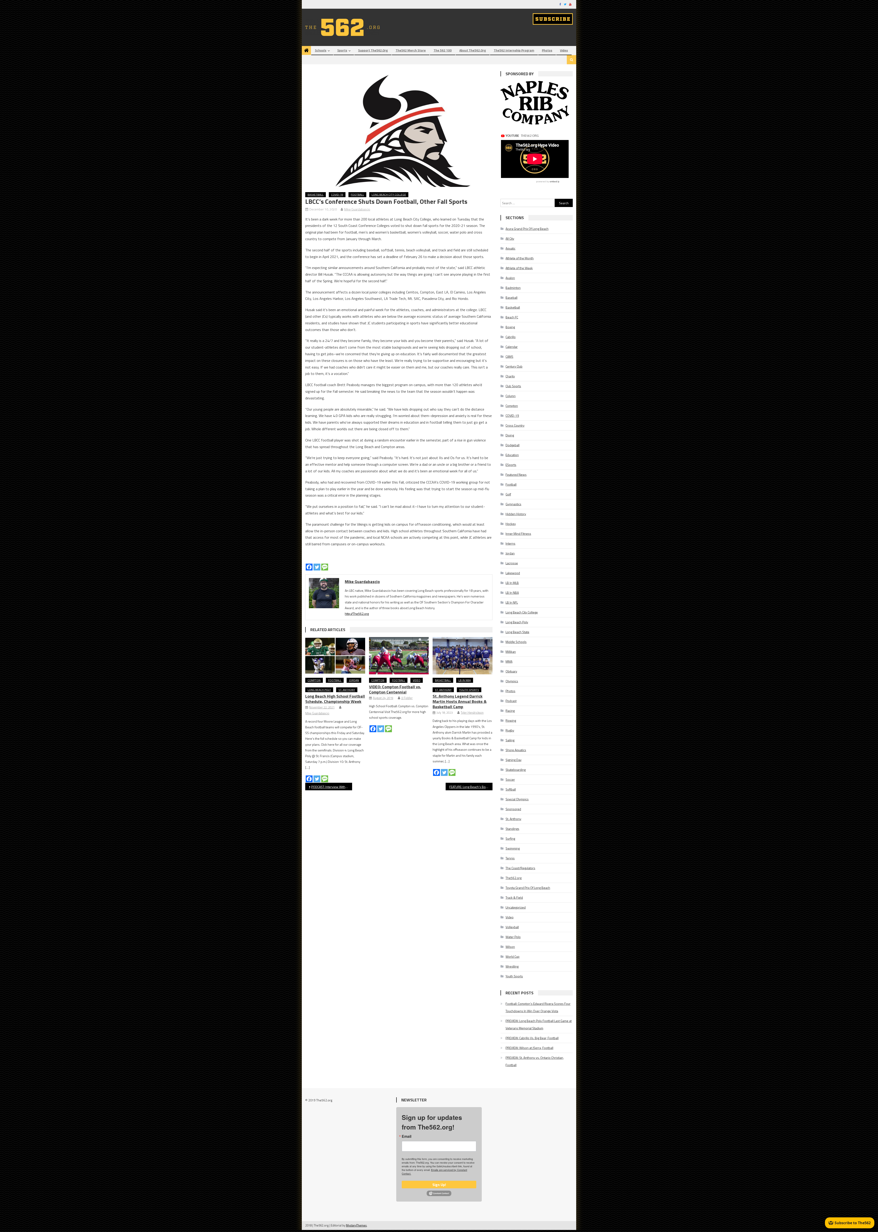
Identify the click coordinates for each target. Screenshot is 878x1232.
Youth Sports (469, 690)
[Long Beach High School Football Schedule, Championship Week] (335, 656)
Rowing (511, 720)
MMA (509, 661)
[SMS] (324, 567)
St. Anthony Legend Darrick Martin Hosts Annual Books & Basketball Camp (460, 701)
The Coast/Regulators (520, 868)
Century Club (514, 366)
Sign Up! (439, 1184)
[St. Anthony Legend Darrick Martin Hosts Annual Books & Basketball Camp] (463, 656)
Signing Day (514, 759)
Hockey (511, 523)
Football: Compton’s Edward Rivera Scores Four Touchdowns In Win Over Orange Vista (538, 1007)
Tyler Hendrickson (472, 712)
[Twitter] (316, 567)
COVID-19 (337, 194)
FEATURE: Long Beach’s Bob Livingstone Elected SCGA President (471, 786)
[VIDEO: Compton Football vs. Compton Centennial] (399, 656)
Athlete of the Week (519, 268)
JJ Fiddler (407, 698)
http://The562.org (357, 613)
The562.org (514, 877)
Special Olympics (517, 799)
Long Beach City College (389, 194)
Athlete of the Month (520, 258)
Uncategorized (516, 907)
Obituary (511, 671)
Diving (510, 435)
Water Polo (513, 936)
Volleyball (512, 927)
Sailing (510, 740)
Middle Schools (516, 641)
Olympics (512, 681)
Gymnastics (513, 504)
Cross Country (515, 425)
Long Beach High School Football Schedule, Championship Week (335, 699)
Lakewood (513, 572)
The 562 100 (443, 50)
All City (510, 238)
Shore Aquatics (516, 750)
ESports (511, 464)
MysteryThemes (356, 1225)
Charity (510, 376)
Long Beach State (517, 631)
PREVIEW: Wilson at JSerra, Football (529, 1047)
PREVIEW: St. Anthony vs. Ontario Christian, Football (535, 1061)
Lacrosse (512, 563)
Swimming (513, 848)
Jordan (354, 680)
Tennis (510, 858)
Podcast (511, 700)
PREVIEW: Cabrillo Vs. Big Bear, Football (532, 1038)
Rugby (510, 730)
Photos (547, 50)
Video (564, 50)
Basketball (316, 194)
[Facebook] (309, 567)
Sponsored (513, 809)
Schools (320, 50)
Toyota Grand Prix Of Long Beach (528, 887)
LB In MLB (512, 582)
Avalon (510, 277)
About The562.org (472, 50)
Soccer (510, 779)
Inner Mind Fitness (518, 533)
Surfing (510, 838)
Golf (508, 494)
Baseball (511, 297)
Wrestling (512, 966)
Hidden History (516, 513)
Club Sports (513, 386)
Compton (314, 680)
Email (406, 1136)
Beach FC (512, 317)
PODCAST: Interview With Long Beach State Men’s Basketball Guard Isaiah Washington (331, 786)
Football (357, 194)
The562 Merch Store (411, 50)
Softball (511, 789)
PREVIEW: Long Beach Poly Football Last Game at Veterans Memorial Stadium (539, 1024)
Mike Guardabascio (357, 209)
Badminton (513, 287)
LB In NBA (464, 680)
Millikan (511, 651)
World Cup (512, 956)
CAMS (509, 356)
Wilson (510, 946)
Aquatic (510, 248)
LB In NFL (512, 602)
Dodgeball (512, 445)
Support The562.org (373, 50)
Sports (342, 50)
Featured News (516, 474)
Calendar (512, 346)
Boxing (510, 327)
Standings (512, 828)
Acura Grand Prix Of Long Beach (527, 228)
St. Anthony (346, 690)
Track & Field (514, 897)
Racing (510, 710)
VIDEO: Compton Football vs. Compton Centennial (395, 689)
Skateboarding (516, 769)
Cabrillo (511, 336)
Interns (510, 543)
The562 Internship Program (514, 50)
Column (511, 395)
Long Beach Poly (319, 690)
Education (512, 454)
